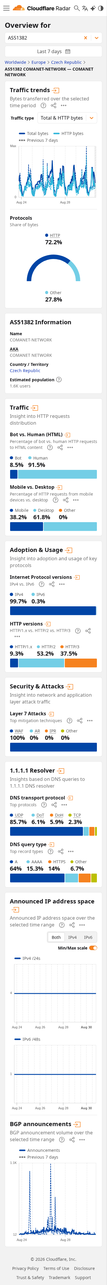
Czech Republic (25, 370)
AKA (14, 349)
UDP (19, 815)
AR (37, 731)
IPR (53, 731)
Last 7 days (58, 52)
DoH (59, 815)
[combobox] (41, 38)
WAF (19, 731)
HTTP (55, 235)
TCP (77, 815)
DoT (40, 815)
